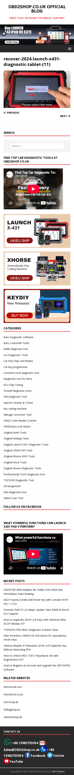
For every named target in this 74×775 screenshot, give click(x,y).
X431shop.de (11, 702)
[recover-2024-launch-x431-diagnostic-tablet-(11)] (37, 106)
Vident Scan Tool (13, 498)
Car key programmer (16, 367)
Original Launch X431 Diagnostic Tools (26, 444)
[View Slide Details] (37, 34)
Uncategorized (12, 486)
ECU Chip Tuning (13, 385)
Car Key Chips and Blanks (18, 361)
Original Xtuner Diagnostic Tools (22, 468)
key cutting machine (15, 408)
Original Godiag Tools (16, 438)
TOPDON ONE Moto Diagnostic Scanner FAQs (31, 629)
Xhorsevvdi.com (13, 687)
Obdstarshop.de (13, 717)
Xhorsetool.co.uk (13, 694)
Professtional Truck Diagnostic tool (24, 474)
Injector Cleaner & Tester (18, 402)
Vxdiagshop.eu (12, 709)
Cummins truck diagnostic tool (21, 373)
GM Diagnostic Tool (15, 396)
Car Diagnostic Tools (16, 355)
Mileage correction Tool (17, 414)
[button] (69, 48)
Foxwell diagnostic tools (18, 390)
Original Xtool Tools (15, 462)
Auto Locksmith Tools (16, 343)
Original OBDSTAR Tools (18, 450)
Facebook (38, 756)
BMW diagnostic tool (16, 349)
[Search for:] (37, 146)
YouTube (16, 761)
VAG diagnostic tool (15, 492)
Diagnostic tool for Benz (18, 378)
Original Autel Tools (15, 432)
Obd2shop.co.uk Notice (17, 426)
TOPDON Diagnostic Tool (19, 480)
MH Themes (58, 771)
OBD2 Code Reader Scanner (20, 420)
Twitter (58, 756)
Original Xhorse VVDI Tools (19, 456)
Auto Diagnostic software (18, 337)
